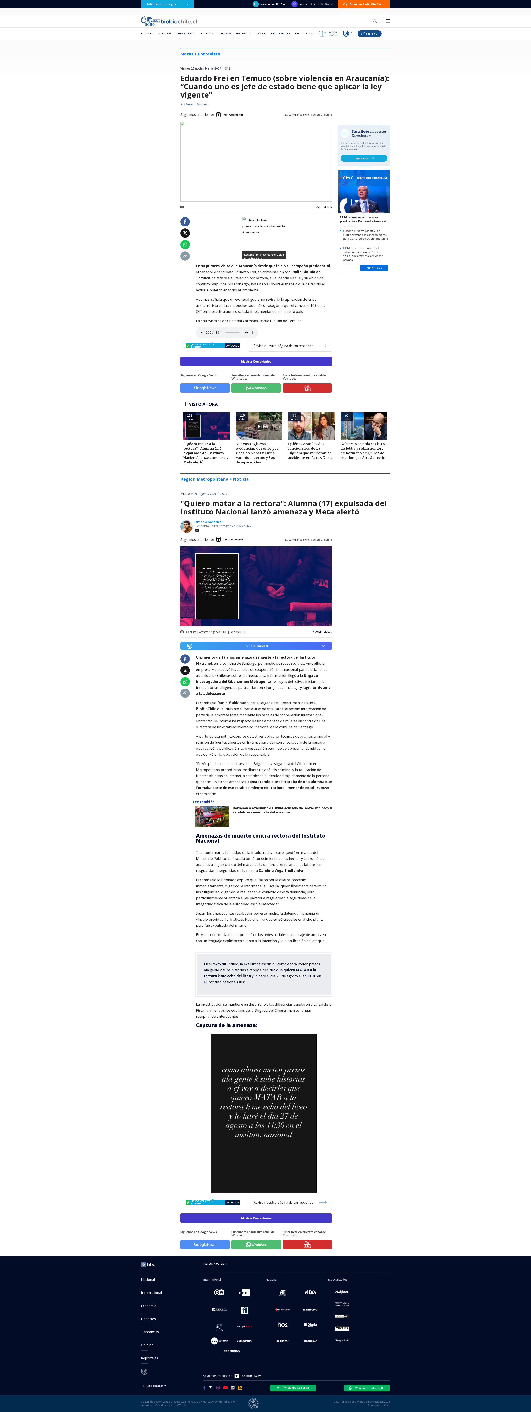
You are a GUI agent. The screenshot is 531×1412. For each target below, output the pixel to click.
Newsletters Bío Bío (273, 4)
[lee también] (213, 816)
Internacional (186, 33)
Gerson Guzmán (197, 104)
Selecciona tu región (161, 4)
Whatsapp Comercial (296, 1387)
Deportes (225, 33)
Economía (207, 33)
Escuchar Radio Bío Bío (365, 4)
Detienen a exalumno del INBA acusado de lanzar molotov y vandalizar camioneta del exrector (282, 810)
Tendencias (243, 33)
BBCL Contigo (304, 33)
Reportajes (149, 1358)
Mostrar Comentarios (256, 361)
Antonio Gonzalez (208, 522)
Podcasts (147, 33)
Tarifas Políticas (152, 1386)
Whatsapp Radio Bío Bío (369, 1388)
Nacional (165, 33)
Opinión (261, 33)
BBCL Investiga (280, 33)
